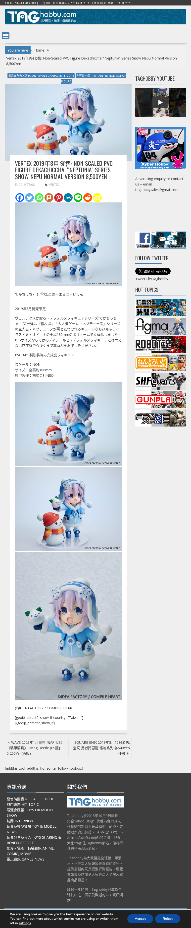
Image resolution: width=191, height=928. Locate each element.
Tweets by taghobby (151, 278)
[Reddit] (87, 197)
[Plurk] (49, 197)
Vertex (54, 185)
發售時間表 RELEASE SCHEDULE (32, 799)
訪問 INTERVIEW (20, 820)
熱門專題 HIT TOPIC (23, 804)
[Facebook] (19, 197)
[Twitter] (29, 197)
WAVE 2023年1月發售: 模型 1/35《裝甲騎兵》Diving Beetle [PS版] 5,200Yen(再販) (34, 748)
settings (25, 923)
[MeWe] (68, 197)
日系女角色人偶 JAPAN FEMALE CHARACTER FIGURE (41, 75)
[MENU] (5, 35)
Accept (140, 918)
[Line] (78, 197)
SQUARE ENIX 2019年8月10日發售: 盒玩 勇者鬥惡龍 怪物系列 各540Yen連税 (101, 748)
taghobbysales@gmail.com (157, 189)
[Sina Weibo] (97, 197)
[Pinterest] (58, 197)
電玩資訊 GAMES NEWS (26, 859)
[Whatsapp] (39, 197)
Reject (168, 918)
